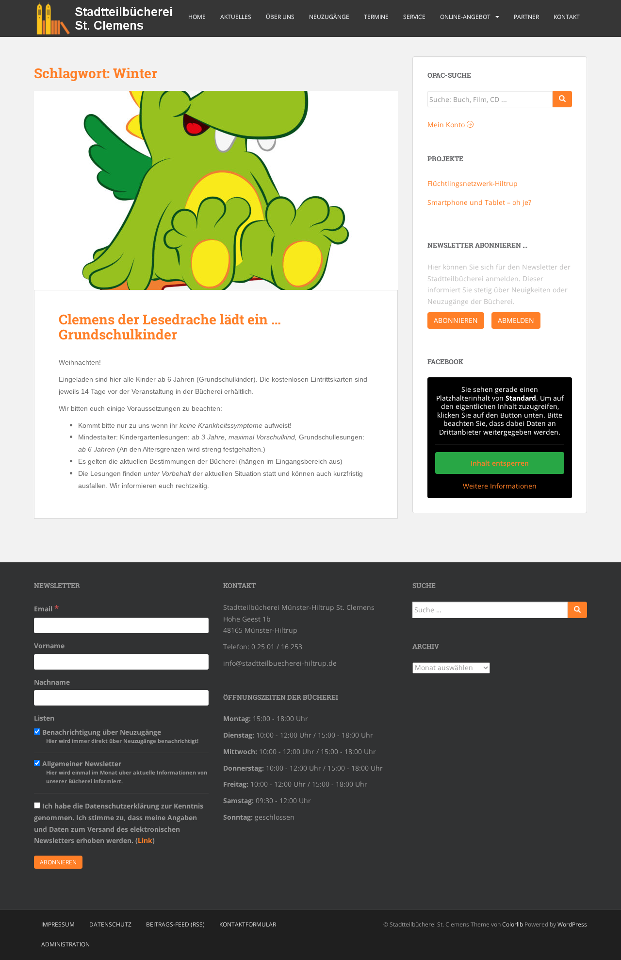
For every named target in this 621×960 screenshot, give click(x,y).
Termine (376, 17)
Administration (65, 944)
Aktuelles (235, 17)
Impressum (58, 924)
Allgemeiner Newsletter (123, 772)
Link (145, 840)
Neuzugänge (329, 17)
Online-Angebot (465, 17)
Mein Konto (447, 124)
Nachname (52, 682)
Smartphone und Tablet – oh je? (479, 202)
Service (414, 17)
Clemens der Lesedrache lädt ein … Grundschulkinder (170, 326)
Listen (44, 718)
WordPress (572, 924)
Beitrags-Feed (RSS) (175, 924)
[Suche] (562, 99)
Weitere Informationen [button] (500, 486)
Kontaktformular (247, 924)
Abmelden (516, 320)
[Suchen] (577, 610)
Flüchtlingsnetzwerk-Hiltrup (472, 183)
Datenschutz (110, 924)
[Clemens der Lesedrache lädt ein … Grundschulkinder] (216, 190)
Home (197, 17)
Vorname (49, 645)
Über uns (280, 17)
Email (46, 608)
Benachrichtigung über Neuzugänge (119, 735)
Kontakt (567, 17)
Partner (526, 17)
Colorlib (512, 924)
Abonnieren (456, 320)
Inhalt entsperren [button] (500, 463)
